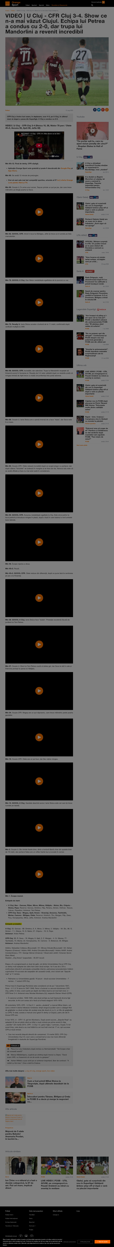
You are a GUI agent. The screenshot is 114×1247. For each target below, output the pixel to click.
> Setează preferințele (69, 1241)
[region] (57, 1242)
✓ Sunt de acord (102, 1241)
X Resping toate (85, 1241)
